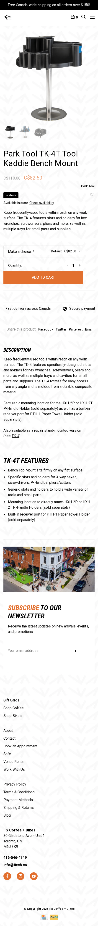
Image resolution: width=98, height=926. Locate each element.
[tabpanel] (49, 78)
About (8, 730)
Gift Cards (11, 700)
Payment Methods (18, 800)
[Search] (84, 17)
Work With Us (14, 769)
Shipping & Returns (18, 807)
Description (17, 350)
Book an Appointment (20, 746)
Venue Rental (13, 761)
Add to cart (43, 277)
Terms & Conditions (19, 792)
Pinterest (76, 329)
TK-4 (15, 436)
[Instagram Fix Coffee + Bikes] (20, 876)
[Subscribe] (71, 651)
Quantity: (15, 265)
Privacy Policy (14, 784)
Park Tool (88, 186)
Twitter (61, 329)
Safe (7, 754)
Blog (7, 815)
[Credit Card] (44, 918)
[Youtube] (34, 876)
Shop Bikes (12, 716)
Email (89, 329)
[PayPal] (54, 918)
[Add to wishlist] (91, 195)
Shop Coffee (13, 708)
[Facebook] (7, 876)
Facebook (45, 329)
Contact (9, 738)
